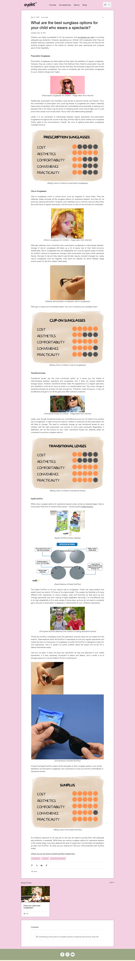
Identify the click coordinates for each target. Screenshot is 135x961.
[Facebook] (62, 954)
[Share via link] (46, 865)
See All (112, 882)
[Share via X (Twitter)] (37, 865)
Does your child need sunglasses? (32, 907)
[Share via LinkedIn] (41, 865)
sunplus (45, 858)
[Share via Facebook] (32, 865)
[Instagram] (67, 954)
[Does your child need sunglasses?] (35, 894)
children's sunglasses (58, 858)
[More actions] (103, 17)
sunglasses (35, 858)
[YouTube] (73, 954)
